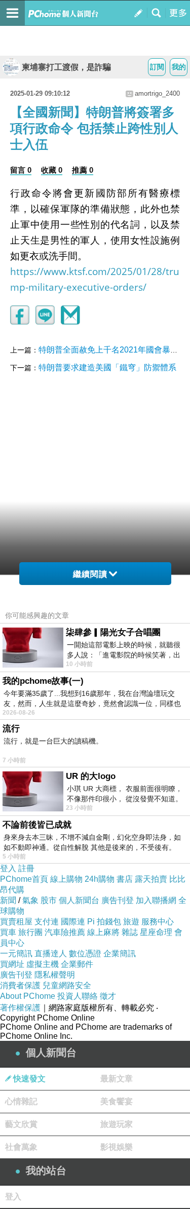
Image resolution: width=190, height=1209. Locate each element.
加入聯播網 (156, 900)
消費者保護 (20, 985)
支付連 (46, 921)
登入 (8, 868)
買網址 (12, 964)
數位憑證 (85, 953)
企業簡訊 (119, 953)
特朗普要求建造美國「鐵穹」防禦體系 (107, 367)
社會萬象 (21, 1147)
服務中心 (157, 921)
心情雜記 (21, 1101)
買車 (8, 932)
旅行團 (30, 932)
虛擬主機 (42, 964)
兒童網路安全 (67, 985)
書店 (125, 879)
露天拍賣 (151, 879)
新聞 (8, 900)
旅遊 (131, 921)
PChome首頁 (24, 879)
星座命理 (156, 932)
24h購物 (100, 879)
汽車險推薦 (65, 932)
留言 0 (20, 170)
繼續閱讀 (90, 574)
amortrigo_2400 (157, 93)
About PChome (27, 996)
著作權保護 (20, 1007)
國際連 (73, 921)
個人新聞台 (79, 900)
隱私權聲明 (54, 974)
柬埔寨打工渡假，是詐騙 (66, 67)
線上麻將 (103, 932)
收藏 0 (51, 170)
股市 (49, 900)
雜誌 (130, 932)
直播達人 (50, 953)
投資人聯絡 (77, 996)
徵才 (108, 996)
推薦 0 (82, 170)
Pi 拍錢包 (104, 921)
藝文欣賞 (21, 1124)
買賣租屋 (16, 921)
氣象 (30, 900)
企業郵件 (77, 964)
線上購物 (66, 879)
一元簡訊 (16, 953)
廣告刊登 (117, 900)
